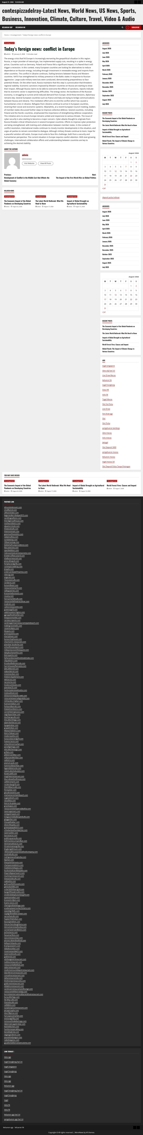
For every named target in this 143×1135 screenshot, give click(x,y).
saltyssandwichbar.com (13, 757)
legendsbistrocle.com (12, 768)
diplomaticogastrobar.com (14, 1024)
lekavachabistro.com (12, 730)
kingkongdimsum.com (13, 849)
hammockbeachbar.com (13, 765)
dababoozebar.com (12, 948)
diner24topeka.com (12, 825)
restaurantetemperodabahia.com (17, 808)
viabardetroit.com (11, 671)
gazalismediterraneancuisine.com (17, 1043)
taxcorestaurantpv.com (13, 938)
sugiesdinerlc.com (11, 798)
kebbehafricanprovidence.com (16, 545)
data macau (107, 433)
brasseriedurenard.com (13, 593)
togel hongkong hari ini (13, 1090)
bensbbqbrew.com (11, 1032)
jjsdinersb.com (10, 956)
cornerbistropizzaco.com (14, 712)
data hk (7, 1110)
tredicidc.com (9, 604)
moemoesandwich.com (13, 951)
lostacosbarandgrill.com (13, 738)
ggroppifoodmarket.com (14, 615)
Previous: (26, 177)
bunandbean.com (11, 585)
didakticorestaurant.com (14, 986)
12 (116, 171)
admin (8, 54)
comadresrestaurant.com (14, 975)
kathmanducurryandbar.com (15, 841)
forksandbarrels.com (12, 706)
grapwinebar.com (11, 728)
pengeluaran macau (110, 452)
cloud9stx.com (10, 800)
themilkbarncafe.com (12, 787)
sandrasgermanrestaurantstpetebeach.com (21, 623)
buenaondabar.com (12, 703)
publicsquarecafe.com (13, 838)
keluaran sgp (7, 27)
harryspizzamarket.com (13, 1016)
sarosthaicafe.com (11, 916)
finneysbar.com (10, 790)
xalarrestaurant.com (12, 967)
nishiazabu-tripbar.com (13, 701)
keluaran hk (20, 27)
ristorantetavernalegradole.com (17, 698)
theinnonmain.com (11, 531)
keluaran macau (108, 457)
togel (6, 1100)
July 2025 (105, 104)
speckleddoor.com (11, 550)
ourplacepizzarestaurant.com (16, 1008)
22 (131, 176)
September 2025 (108, 95)
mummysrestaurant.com (14, 876)
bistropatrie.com (10, 655)
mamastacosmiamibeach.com (16, 795)
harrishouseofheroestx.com (15, 666)
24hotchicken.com (11, 512)
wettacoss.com (10, 679)
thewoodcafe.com (11, 529)
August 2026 (106, 48)
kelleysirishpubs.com (12, 943)
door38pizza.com (11, 1013)
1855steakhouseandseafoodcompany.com (21, 852)
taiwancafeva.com (11, 537)
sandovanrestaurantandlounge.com (18, 989)
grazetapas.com (10, 806)
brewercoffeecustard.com (14, 555)
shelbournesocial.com (13, 558)
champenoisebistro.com (13, 865)
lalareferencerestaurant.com (15, 973)
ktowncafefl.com (10, 773)
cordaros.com (9, 582)
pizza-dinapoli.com (11, 561)
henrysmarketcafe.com (13, 599)
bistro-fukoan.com (11, 733)
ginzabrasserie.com (12, 792)
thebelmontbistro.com (13, 709)
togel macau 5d (108, 461)
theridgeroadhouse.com (13, 521)
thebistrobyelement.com (14, 677)
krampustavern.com (12, 946)
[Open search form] (122, 27)
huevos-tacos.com (11, 741)
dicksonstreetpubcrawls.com (15, 695)
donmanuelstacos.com (13, 843)
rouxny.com (9, 596)
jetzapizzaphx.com (11, 1010)
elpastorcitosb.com (11, 526)
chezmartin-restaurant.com (15, 642)
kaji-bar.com (9, 860)
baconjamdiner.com (12, 921)
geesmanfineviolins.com (13, 534)
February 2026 (107, 74)
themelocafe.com (11, 1002)
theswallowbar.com (12, 822)
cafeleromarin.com (11, 781)
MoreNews (79, 1132)
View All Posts (45, 163)
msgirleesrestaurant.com (14, 776)
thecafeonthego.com (12, 720)
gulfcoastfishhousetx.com (14, 884)
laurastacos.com (10, 835)
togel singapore (10, 1066)
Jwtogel (105, 442)
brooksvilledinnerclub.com (14, 663)
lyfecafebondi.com (11, 668)
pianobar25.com (10, 687)
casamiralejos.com (11, 628)
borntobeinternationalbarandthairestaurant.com (23, 994)
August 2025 (106, 100)
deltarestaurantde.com (13, 978)
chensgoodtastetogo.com (14, 905)
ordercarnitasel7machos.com (16, 572)
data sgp (7, 1057)
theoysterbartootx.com (13, 862)
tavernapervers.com (12, 811)
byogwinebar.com (11, 725)
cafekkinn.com (9, 1005)
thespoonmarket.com (12, 617)
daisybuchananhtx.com (13, 652)
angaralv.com (9, 577)
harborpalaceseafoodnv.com (15, 690)
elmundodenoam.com (13, 507)
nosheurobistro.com (12, 523)
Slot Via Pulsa (107, 404)
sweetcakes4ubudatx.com (14, 771)
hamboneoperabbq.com (14, 1029)
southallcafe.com (11, 854)
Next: (76, 176)
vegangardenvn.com (12, 1034)
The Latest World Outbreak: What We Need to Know (49, 202)
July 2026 (105, 53)
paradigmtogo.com (11, 746)
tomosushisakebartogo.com (15, 1021)
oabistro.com (9, 760)
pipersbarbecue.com (12, 722)
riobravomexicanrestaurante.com (17, 553)
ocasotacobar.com (11, 674)
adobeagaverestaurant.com (15, 959)
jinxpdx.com (9, 569)
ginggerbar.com (10, 819)
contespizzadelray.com (13, 566)
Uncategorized (9, 43)
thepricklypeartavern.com (14, 873)
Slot (103, 418)
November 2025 (107, 87)
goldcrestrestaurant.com (14, 983)
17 (105, 176)
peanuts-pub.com (11, 763)
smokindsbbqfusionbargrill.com (16, 895)
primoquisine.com (11, 633)
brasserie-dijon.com (12, 900)
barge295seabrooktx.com (14, 892)
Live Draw (106, 409)
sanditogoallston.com (12, 518)
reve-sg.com (9, 574)
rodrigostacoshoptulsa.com (15, 857)
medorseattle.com (11, 736)
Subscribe (135, 27)
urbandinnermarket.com (14, 744)
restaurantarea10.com (13, 588)
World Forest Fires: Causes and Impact (115, 136)
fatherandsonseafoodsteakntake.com (19, 658)
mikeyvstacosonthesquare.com (16, 650)
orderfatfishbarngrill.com (14, 889)
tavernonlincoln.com (12, 954)
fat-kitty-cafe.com (11, 999)
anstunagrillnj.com (11, 1018)
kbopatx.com (9, 631)
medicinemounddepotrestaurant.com (19, 970)
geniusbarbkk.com (11, 886)
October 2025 (107, 91)
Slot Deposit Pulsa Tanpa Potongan (116, 466)
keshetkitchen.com (11, 1026)
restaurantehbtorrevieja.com (15, 991)
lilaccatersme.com (11, 547)
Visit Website (29, 163)
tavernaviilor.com (11, 833)
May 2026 (105, 61)
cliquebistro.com (10, 660)
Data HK (105, 390)
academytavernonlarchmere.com (17, 908)
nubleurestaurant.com (13, 962)
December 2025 (107, 82)
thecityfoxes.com (11, 636)
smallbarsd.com (10, 510)
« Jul (104, 188)
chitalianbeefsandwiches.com (15, 830)
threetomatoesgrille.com (14, 846)
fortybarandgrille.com (12, 564)
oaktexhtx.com (10, 881)
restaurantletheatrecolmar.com (16, 601)
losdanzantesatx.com (12, 685)
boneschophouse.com (13, 639)
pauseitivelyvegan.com (13, 1037)
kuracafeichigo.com (12, 997)
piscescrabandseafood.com (15, 940)
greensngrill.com (10, 609)
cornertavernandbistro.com (15, 930)
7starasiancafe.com (12, 580)
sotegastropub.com (12, 814)
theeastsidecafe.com (12, 878)
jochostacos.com (11, 932)
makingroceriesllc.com (13, 625)
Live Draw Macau (109, 375)
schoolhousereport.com (13, 647)
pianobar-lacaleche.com (13, 644)
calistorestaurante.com (13, 607)
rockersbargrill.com (12, 784)
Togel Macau (107, 399)
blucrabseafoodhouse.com (14, 779)
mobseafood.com (11, 693)
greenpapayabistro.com (13, 827)
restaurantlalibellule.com (14, 965)
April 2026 (106, 65)
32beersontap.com (11, 542)
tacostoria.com (10, 682)
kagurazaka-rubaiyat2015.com (16, 515)
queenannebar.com (12, 897)
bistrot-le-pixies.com (12, 803)
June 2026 (106, 57)
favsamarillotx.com (11, 935)
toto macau (106, 438)
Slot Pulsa (106, 423)
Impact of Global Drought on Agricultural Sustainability (78, 202)
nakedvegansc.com (11, 1040)
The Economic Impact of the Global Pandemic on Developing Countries (17, 202)
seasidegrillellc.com (12, 911)
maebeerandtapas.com (13, 868)
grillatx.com (8, 752)
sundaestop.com (10, 539)
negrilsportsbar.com (12, 714)
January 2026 (106, 78)
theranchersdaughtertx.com (15, 924)
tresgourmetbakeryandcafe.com (17, 817)
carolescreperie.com (12, 620)
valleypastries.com (11, 590)
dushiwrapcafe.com (12, 717)
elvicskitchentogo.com (13, 749)
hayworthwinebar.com (13, 919)
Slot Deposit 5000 (109, 447)
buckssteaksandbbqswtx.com (15, 870)
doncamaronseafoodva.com (15, 927)
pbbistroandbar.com (12, 755)
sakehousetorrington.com (14, 612)
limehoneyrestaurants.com (15, 981)
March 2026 (106, 70)
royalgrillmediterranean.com (15, 913)
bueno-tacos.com (11, 903)
